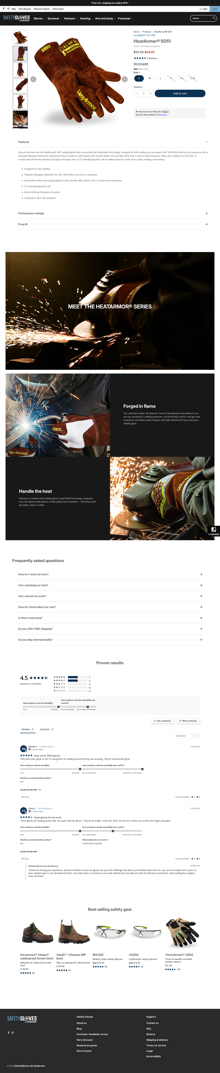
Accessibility (153, 1056)
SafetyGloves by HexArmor (29, 1065)
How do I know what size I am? (37, 607)
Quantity (138, 87)
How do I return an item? (33, 574)
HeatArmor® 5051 (28, 789)
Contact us (152, 1023)
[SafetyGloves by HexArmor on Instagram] (8, 9)
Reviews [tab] (26, 729)
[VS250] (146, 932)
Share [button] (26, 797)
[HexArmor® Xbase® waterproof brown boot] (37, 932)
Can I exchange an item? (33, 585)
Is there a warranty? (30, 617)
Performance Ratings (31, 213)
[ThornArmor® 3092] (182, 932)
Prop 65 (23, 224)
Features (23, 142)
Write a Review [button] (189, 720)
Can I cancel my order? (32, 596)
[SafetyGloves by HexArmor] (17, 18)
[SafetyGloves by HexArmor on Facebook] (3, 9)
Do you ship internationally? (35, 639)
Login (204, 9)
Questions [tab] (45, 729)
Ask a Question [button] (164, 720)
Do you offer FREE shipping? (35, 628)
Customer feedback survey (92, 1034)
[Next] (196, 950)
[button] (40, 19)
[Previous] (23, 950)
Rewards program (42, 9)
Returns (150, 1034)
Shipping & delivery (157, 1040)
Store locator (58, 9)
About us (82, 1023)
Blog (14, 9)
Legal (149, 1051)
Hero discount (25, 9)
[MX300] (110, 932)
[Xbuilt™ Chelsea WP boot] (73, 932)
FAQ (148, 1028)
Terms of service (156, 1045)
